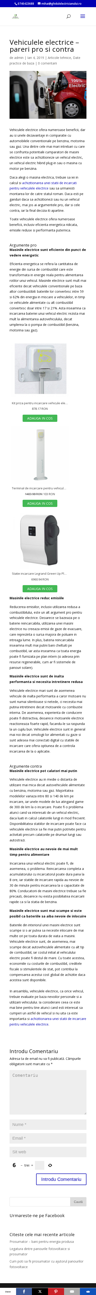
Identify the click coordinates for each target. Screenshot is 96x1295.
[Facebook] (24, 1291)
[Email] (72, 1291)
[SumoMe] (88, 1291)
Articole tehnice (59, 57)
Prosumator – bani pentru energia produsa (42, 1241)
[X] (40, 1291)
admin (19, 57)
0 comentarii (47, 63)
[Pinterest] (56, 1291)
